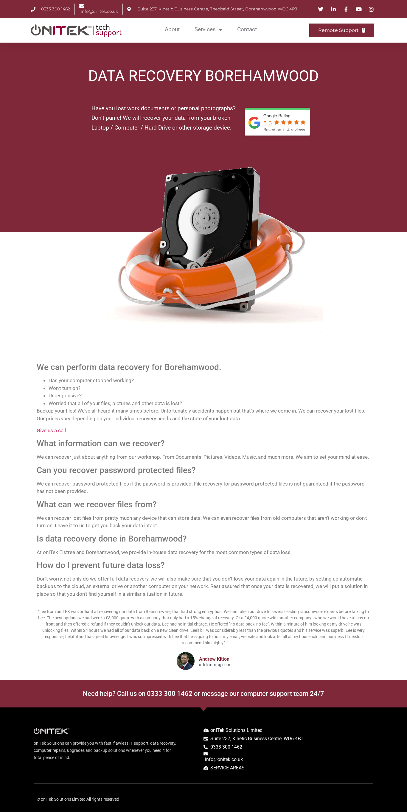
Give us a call (51, 430)
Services (205, 29)
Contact (247, 29)
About (172, 29)
